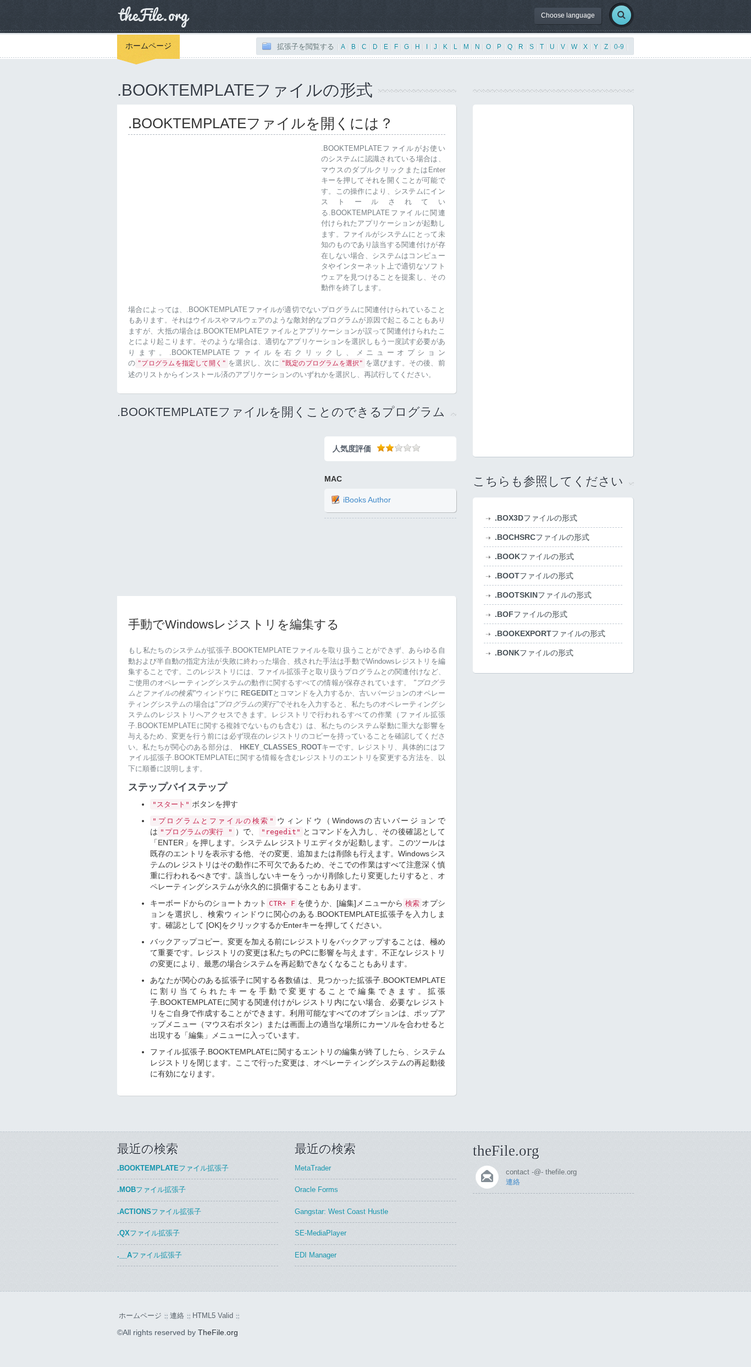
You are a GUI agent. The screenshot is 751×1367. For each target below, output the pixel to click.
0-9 (619, 47)
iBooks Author (367, 500)
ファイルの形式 (536, 517)
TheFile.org (218, 1332)
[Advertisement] (220, 220)
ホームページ (148, 45)
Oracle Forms (316, 1189)
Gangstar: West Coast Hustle (341, 1211)
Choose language (568, 15)
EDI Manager (315, 1255)
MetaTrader (313, 1168)
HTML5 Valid (212, 1315)
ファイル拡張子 (173, 1168)
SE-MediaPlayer (320, 1233)
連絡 (513, 1182)
